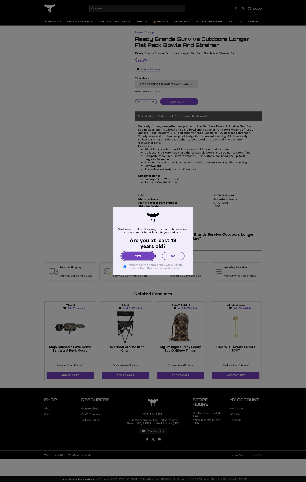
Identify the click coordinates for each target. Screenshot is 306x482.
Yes (138, 256)
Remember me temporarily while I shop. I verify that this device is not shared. (155, 266)
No (173, 256)
